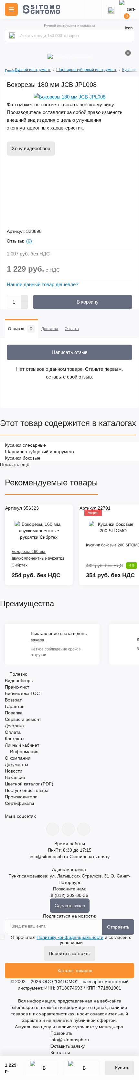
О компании (17, 758)
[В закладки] (42, 1068)
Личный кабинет (22, 745)
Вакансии (15, 777)
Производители (21, 796)
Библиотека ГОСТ (24, 693)
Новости (13, 771)
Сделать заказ (70, 905)
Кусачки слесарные (25, 445)
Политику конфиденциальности (70, 937)
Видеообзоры (19, 680)
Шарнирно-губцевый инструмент (86, 70)
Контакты (14, 738)
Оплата (13, 732)
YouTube (68, 829)
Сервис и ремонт (23, 719)
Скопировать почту (90, 856)
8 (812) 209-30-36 (69, 895)
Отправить (118, 926)
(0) (29, 241)
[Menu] (11, 9)
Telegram (83, 829)
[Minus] (24, 305)
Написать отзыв (70, 352)
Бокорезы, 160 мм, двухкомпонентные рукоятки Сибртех (38, 558)
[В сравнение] (81, 1068)
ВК (52, 829)
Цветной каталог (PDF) (29, 783)
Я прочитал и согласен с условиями (71, 940)
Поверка (14, 712)
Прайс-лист (17, 687)
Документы (16, 764)
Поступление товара (26, 790)
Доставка (14, 725)
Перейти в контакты (70, 953)
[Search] (12, 35)
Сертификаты (19, 803)
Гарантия (15, 706)
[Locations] (92, 9)
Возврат (13, 699)
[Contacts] (111, 9)
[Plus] (24, 298)
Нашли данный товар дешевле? (42, 284)
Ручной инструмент (33, 70)
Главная (7, 70)
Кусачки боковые (22, 458)
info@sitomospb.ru (49, 856)
